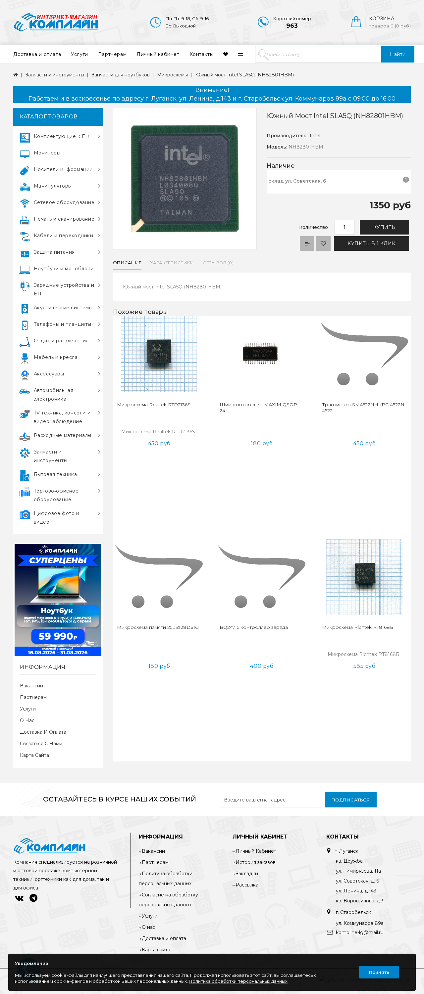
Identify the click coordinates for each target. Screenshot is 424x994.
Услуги (79, 54)
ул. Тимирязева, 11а (358, 871)
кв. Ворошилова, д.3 (360, 901)
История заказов (256, 862)
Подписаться (351, 799)
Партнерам (112, 54)
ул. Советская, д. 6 (357, 881)
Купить (384, 227)
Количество (313, 227)
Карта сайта (34, 755)
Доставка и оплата (37, 54)
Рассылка (247, 885)
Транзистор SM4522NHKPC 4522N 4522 (363, 407)
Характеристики (172, 262)
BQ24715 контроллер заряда (254, 627)
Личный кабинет (157, 54)
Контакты (201, 54)
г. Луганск (346, 851)
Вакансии (31, 686)
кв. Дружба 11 (352, 861)
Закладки (247, 874)
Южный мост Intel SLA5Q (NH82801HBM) (244, 75)
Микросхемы (172, 75)
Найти (398, 54)
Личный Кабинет (256, 851)
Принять (379, 972)
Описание (127, 262)
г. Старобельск (353, 912)
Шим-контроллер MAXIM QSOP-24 (259, 407)
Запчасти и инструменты (54, 75)
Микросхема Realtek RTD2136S (153, 405)
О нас (27, 720)
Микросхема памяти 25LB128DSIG (158, 627)
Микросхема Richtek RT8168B (358, 627)
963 (292, 25)
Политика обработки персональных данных (238, 981)
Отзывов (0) (218, 262)
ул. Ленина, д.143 (356, 891)
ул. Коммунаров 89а (360, 923)
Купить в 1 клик (371, 243)
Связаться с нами (41, 744)
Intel (315, 136)
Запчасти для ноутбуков (120, 75)
